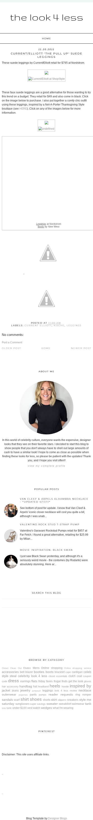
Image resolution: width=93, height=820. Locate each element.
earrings (25, 681)
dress (13, 680)
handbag (25, 686)
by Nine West (48, 226)
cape (68, 672)
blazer (29, 672)
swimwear (78, 703)
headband (43, 686)
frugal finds (60, 681)
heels (55, 686)
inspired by (80, 686)
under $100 (19, 708)
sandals (7, 699)
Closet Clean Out (12, 668)
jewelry (25, 690)
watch (36, 708)
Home (46, 38)
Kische (59, 325)
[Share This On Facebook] (24, 275)
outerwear (9, 694)
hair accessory (10, 686)
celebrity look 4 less (32, 676)
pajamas (23, 694)
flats (34, 681)
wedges (46, 708)
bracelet (60, 672)
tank (88, 703)
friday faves (45, 681)
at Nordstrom (48, 224)
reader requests (61, 694)
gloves (87, 681)
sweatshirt (65, 703)
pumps (42, 694)
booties (39, 672)
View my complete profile (46, 465)
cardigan (77, 672)
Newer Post (81, 348)
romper (86, 694)
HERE (23, 108)
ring (77, 694)
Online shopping (51, 668)
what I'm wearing (63, 708)
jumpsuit (36, 690)
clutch (72, 676)
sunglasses (22, 703)
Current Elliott (38, 325)
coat (79, 676)
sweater (52, 703)
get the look (75, 681)
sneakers (72, 699)
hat (35, 686)
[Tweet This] (48, 275)
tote (4, 708)
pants (33, 694)
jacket (6, 690)
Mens (36, 668)
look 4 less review (66, 690)
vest (29, 708)
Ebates (27, 668)
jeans (15, 690)
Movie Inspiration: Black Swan (46, 549)
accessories (10, 672)
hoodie (65, 686)
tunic (9, 708)
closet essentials (58, 676)
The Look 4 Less (46, 17)
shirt (25, 699)
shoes (36, 699)
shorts (46, 699)
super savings (38, 704)
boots (49, 672)
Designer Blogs (57, 818)
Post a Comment (12, 342)
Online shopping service (77, 668)
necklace (85, 690)
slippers (62, 699)
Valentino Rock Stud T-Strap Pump (49, 524)
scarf (17, 699)
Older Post (11, 348)
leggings (74, 325)
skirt (54, 699)
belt (22, 672)
